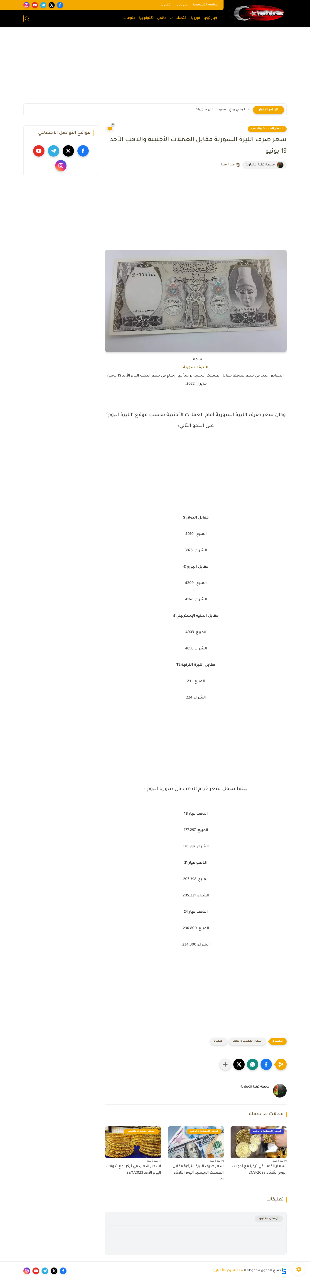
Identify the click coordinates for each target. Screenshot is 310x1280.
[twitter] (52, 5)
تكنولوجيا (146, 18)
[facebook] (60, 5)
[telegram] (43, 5)
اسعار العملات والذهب (267, 128)
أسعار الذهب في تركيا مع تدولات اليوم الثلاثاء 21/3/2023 (259, 1169)
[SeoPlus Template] (284, 1271)
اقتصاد (182, 18)
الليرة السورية (196, 368)
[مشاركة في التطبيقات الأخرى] (225, 1064)
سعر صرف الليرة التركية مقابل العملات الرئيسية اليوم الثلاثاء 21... (198, 1173)
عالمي (162, 18)
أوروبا (195, 18)
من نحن (182, 5)
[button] (266, 1064)
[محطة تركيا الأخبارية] (256, 13)
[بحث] (26, 18)
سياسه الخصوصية (205, 5)
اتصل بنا (165, 5)
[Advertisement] (155, 68)
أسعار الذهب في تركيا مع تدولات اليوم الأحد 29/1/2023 (133, 1169)
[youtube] (35, 5)
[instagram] (26, 5)
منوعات (129, 18)
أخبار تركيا (211, 18)
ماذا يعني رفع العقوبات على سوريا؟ (223, 110)
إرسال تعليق (268, 1218)
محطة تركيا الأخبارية (228, 1271)
